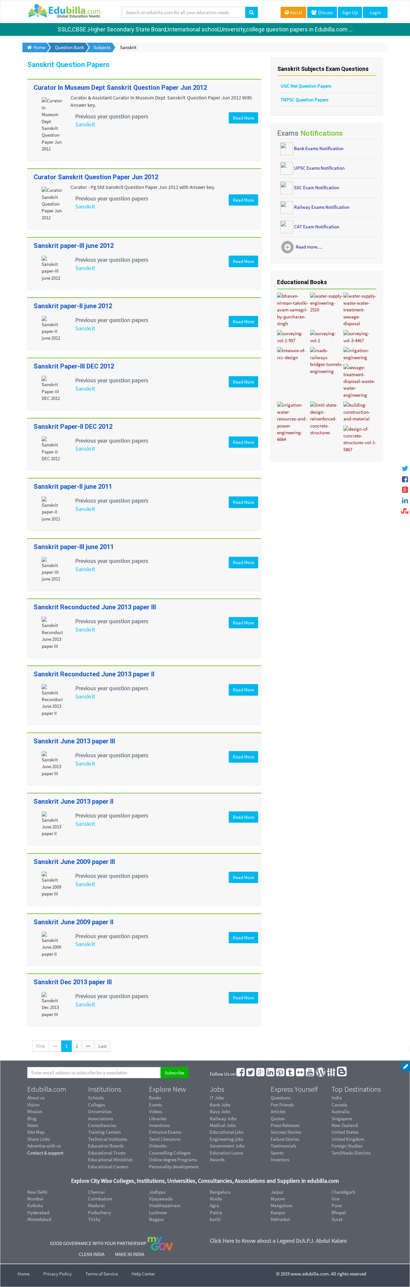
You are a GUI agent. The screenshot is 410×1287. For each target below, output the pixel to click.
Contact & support (45, 1153)
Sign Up (350, 12)
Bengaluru (220, 1192)
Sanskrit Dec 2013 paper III (73, 982)
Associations (100, 1118)
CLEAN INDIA (92, 1254)
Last (102, 1046)
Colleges (96, 1105)
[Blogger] (342, 1074)
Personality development (174, 1167)
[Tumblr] (290, 1074)
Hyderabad (38, 1212)
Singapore (342, 1118)
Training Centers (104, 1132)
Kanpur (278, 1212)
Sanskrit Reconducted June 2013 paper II (94, 674)
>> (88, 1046)
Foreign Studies (347, 1146)
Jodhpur (157, 1192)
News (32, 1125)
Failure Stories (285, 1139)
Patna (216, 1212)
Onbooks (158, 1146)
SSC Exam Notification (316, 187)
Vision (33, 1105)
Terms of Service (102, 1274)
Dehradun (280, 1219)
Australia (340, 1111)
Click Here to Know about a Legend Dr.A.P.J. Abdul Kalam (278, 1240)
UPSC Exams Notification (319, 168)
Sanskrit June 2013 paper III (74, 741)
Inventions (159, 1125)
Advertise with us (44, 1146)
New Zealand (345, 1125)
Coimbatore (100, 1199)
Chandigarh (343, 1192)
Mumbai (35, 1199)
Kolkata (35, 1205)
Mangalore (281, 1205)
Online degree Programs (173, 1159)
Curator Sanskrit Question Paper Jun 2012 (96, 177)
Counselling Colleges (170, 1153)
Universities (99, 1111)
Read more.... (309, 247)
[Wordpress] (321, 1074)
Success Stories (286, 1132)
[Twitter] (250, 1074)
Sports (277, 1153)
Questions (281, 1098)
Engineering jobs (226, 1139)
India (337, 1098)
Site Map (36, 1132)
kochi (215, 1219)
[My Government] (160, 1243)
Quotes (278, 1118)
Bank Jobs (220, 1105)
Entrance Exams (165, 1132)
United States (345, 1132)
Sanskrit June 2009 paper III (74, 862)
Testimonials (283, 1146)
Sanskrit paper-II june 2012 (73, 306)
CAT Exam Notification (316, 226)
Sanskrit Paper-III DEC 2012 (74, 366)
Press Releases (285, 1125)
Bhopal (339, 1212)
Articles (278, 1111)
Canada (339, 1105)
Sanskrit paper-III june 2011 (74, 547)
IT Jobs (217, 1098)
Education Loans (226, 1153)
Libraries (157, 1118)
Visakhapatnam (164, 1205)
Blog (32, 1118)
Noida (216, 1199)
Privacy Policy (57, 1274)
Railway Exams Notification (321, 207)
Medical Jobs (223, 1125)
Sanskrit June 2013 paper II (73, 801)
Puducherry (99, 1212)
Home (23, 1274)
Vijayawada (161, 1199)
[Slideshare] (331, 1074)
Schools (96, 1098)
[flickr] (300, 1074)
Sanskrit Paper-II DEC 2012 (73, 426)
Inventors (280, 1159)
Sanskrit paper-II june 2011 (73, 486)
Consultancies (102, 1125)
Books (155, 1098)
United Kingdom (348, 1139)
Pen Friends (282, 1105)
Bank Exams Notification (318, 148)
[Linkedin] (270, 1074)
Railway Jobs (223, 1118)
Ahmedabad (39, 1219)
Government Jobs (227, 1146)
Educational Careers (108, 1167)
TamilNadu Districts (351, 1153)
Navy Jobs (220, 1111)
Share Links (38, 1139)
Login (375, 12)
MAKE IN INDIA (129, 1254)
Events (155, 1105)
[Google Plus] (260, 1074)
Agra (214, 1205)
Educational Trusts (107, 1153)
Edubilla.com (46, 1089)
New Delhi (37, 1192)
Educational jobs (226, 1132)
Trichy (94, 1219)
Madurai (96, 1205)
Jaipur (277, 1192)
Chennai (96, 1192)
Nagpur (156, 1219)
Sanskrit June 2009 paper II (73, 922)
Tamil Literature (164, 1139)
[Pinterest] (280, 1074)
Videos (155, 1111)
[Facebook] (240, 1074)
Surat (337, 1219)
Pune (337, 1205)
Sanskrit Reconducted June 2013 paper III (95, 607)
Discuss (325, 12)
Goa (336, 1199)
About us (36, 1098)
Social (296, 12)
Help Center (143, 1274)
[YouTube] (310, 1074)
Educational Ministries (110, 1159)
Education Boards (106, 1146)
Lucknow (158, 1212)
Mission (34, 1111)
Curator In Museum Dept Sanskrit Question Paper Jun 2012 (120, 87)
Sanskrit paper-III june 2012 (74, 246)
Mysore (278, 1199)
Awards (217, 1159)
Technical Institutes (107, 1139)
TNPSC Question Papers (304, 100)
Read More (243, 118)
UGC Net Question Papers (306, 86)
